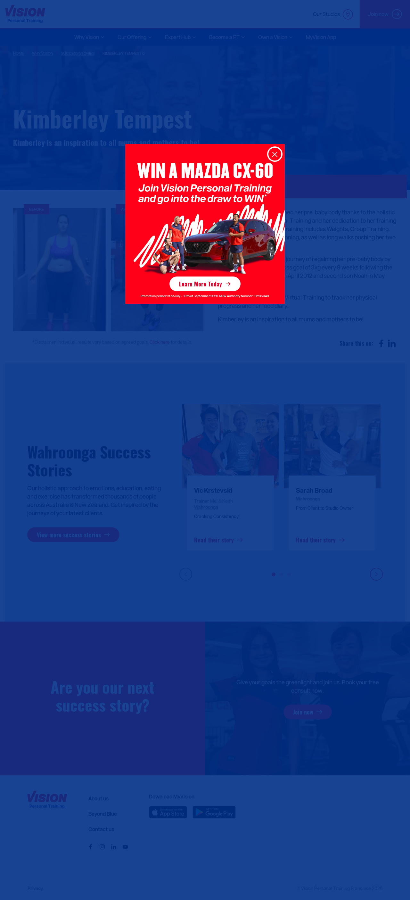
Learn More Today (200, 284)
